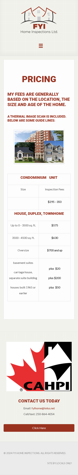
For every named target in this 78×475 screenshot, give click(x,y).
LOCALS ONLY (64, 463)
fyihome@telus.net (43, 408)
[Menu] (40, 45)
